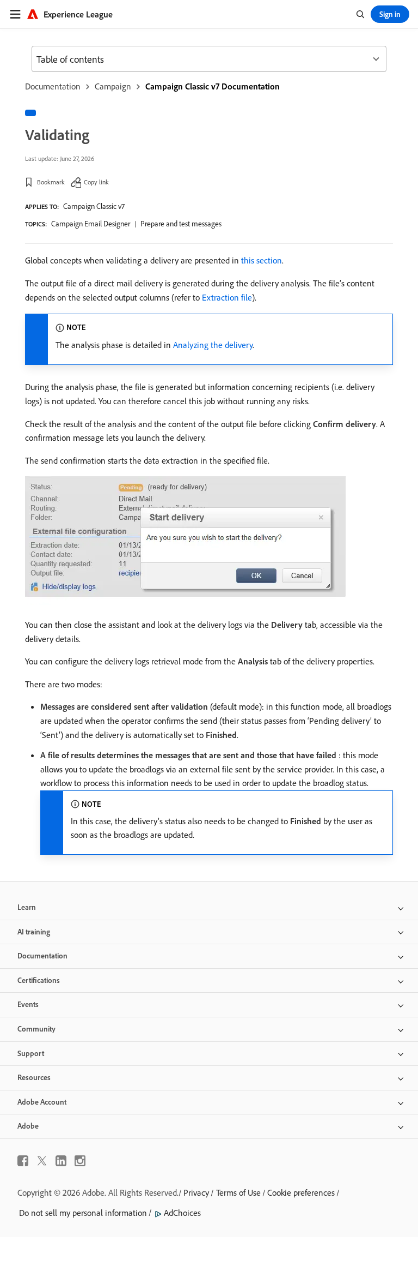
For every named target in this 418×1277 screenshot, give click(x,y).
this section (261, 260)
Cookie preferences (301, 1192)
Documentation (53, 86)
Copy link (96, 182)
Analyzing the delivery (213, 344)
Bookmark (51, 182)
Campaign (113, 86)
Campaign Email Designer (90, 224)
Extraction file (227, 297)
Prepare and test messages (181, 224)
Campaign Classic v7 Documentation (212, 86)
